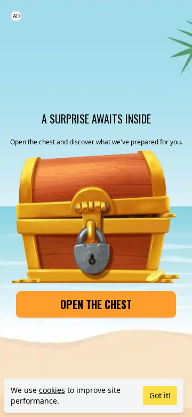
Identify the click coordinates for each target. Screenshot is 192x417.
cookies (52, 390)
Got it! (160, 395)
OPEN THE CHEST (96, 304)
